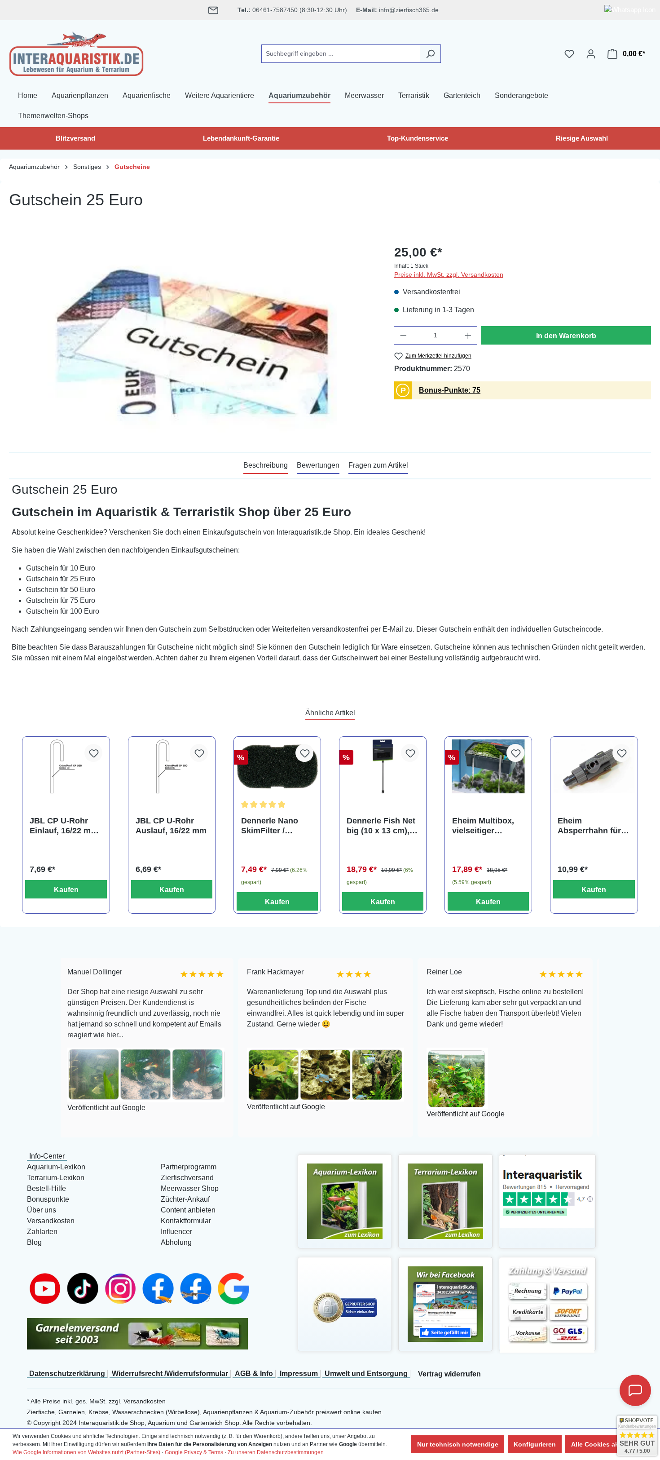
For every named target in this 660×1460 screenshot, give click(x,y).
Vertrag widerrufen (449, 1374)
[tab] (265, 466)
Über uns (41, 1210)
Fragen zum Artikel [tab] (378, 465)
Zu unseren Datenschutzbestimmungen (276, 1452)
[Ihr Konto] (591, 54)
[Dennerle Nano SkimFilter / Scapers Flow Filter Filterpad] (277, 766)
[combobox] (340, 53)
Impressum (299, 1373)
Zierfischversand (187, 1177)
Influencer (176, 1231)
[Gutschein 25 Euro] (192, 339)
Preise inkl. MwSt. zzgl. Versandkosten (448, 274)
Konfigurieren (535, 1444)
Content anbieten (188, 1210)
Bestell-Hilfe (46, 1188)
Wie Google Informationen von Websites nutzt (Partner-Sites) (86, 1452)
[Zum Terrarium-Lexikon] (445, 1200)
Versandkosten (51, 1221)
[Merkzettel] (569, 54)
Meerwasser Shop (190, 1188)
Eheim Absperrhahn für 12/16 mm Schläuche (589, 826)
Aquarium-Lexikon (56, 1167)
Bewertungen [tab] (318, 465)
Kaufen (66, 890)
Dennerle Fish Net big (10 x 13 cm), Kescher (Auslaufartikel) (381, 826)
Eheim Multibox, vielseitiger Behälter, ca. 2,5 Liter (483, 826)
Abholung (176, 1242)
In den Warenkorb (566, 336)
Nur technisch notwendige (457, 1444)
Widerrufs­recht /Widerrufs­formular (170, 1373)
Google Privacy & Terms (194, 1452)
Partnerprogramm (188, 1167)
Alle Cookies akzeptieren (609, 1444)
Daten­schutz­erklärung (67, 1373)
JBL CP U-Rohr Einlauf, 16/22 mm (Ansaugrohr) (64, 826)
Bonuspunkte (48, 1199)
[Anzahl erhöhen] (468, 335)
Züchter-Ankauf (185, 1199)
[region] (192, 339)
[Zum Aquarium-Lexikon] (345, 1200)
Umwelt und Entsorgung (366, 1373)
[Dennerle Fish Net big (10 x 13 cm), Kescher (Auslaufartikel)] (382, 766)
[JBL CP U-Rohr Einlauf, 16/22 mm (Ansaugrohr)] (65, 766)
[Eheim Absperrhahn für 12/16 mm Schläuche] (593, 766)
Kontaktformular (186, 1221)
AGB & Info (254, 1373)
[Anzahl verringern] (403, 335)
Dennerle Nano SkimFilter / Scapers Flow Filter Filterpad (269, 826)
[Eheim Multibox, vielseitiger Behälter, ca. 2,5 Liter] (488, 766)
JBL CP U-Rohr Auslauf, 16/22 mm (171, 825)
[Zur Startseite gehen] (76, 52)
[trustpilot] (547, 1191)
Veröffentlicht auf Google (71, 1107)
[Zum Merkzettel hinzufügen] (93, 753)
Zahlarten (42, 1231)
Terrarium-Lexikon (55, 1177)
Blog (34, 1242)
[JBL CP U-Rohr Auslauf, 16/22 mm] (171, 766)
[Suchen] (430, 53)
